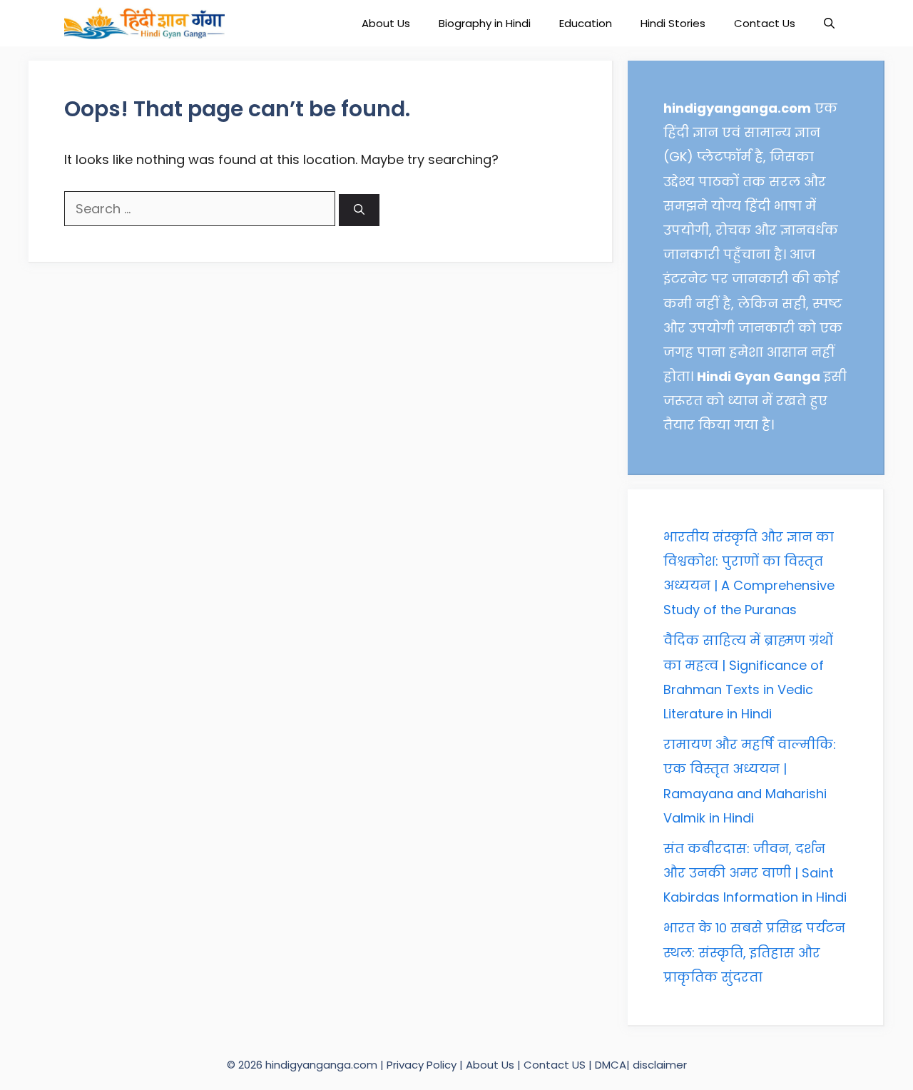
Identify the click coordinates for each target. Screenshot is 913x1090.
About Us (386, 23)
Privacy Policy (423, 1064)
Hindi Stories (673, 23)
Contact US (555, 1064)
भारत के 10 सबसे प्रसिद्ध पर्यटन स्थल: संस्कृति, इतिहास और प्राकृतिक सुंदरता (754, 952)
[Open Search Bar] (829, 23)
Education (585, 23)
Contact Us (764, 23)
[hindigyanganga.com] (144, 23)
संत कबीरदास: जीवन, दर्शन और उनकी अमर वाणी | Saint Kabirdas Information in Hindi (755, 873)
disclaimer (660, 1064)
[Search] (359, 210)
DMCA (610, 1064)
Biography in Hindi (485, 23)
